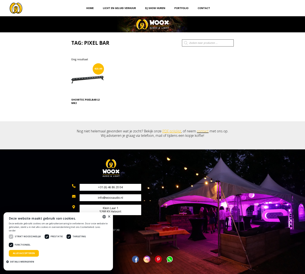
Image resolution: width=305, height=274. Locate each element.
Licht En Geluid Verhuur (119, 8)
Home (90, 8)
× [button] (109, 216)
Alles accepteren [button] (24, 253)
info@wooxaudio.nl (110, 198)
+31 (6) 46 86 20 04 (110, 187)
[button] (21, 261)
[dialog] (58, 241)
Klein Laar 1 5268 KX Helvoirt (110, 209)
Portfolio (181, 8)
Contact (204, 8)
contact (203, 131)
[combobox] (104, 216)
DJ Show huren (155, 8)
